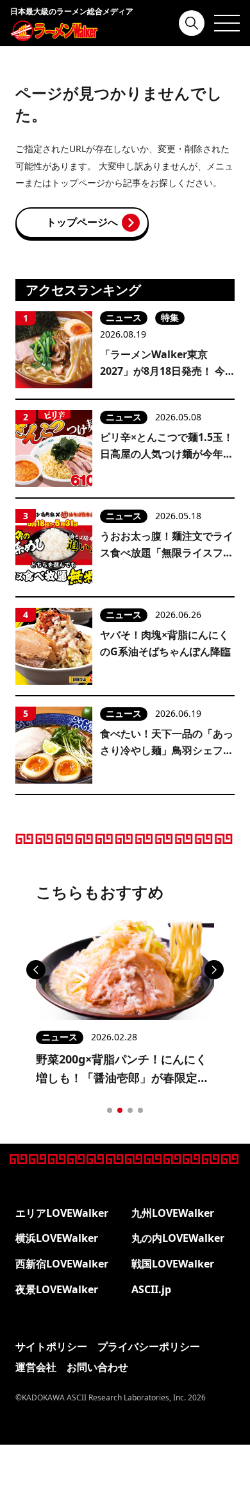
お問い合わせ (97, 1367)
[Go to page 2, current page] (119, 1110)
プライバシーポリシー (148, 1346)
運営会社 (35, 1367)
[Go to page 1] (109, 1110)
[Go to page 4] (140, 1110)
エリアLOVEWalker (61, 1213)
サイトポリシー (51, 1346)
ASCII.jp (151, 1289)
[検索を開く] (191, 23)
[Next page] (214, 969)
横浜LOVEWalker (56, 1238)
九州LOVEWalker (172, 1213)
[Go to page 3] (130, 1110)
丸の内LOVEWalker (177, 1238)
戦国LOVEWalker (172, 1264)
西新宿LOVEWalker (61, 1264)
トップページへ (82, 222)
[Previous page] (36, 969)
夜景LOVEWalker (56, 1289)
